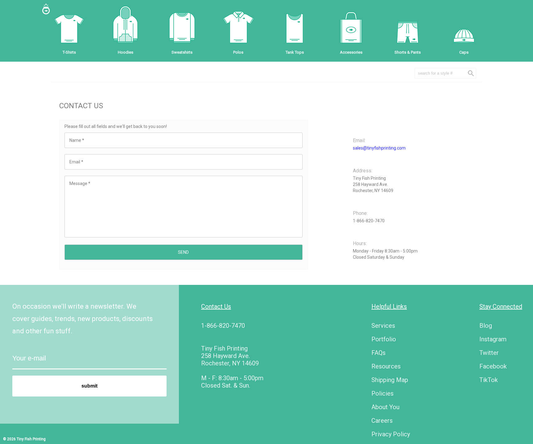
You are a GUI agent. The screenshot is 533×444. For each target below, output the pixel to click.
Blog (485, 325)
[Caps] (463, 28)
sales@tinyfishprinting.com (379, 148)
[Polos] (238, 28)
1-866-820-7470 (223, 325)
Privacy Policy (390, 434)
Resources (386, 366)
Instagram (492, 339)
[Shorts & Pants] (407, 28)
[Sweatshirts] (181, 28)
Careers (382, 420)
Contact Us (216, 306)
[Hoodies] (125, 28)
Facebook (493, 366)
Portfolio (383, 339)
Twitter (489, 352)
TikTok (488, 380)
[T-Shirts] (69, 28)
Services (383, 325)
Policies (382, 393)
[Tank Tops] (294, 28)
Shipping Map (389, 380)
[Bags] (351, 28)
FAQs (378, 352)
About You (385, 407)
